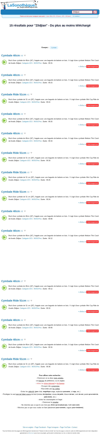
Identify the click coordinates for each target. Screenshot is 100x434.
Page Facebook (40, 427)
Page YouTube (65, 427)
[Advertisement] (50, 36)
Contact (74, 427)
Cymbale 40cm (12, 55)
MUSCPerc (38, 63)
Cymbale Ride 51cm (15, 94)
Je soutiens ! (76, 16)
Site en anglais (28, 427)
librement (31, 433)
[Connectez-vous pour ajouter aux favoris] (25, 55)
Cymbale (53, 47)
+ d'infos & (88, 66)
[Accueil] (50, 4)
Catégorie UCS (27, 63)
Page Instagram (53, 427)
